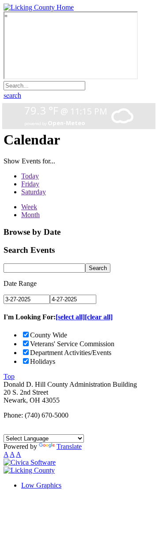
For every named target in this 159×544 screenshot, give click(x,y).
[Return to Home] (39, 7)
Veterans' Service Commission (72, 344)
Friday (30, 184)
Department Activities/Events (70, 352)
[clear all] (99, 317)
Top (9, 376)
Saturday (33, 192)
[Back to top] (29, 470)
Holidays (42, 361)
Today (30, 176)
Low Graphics (41, 485)
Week (29, 207)
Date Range (20, 283)
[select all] (70, 317)
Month (30, 214)
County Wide (48, 335)
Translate (69, 446)
